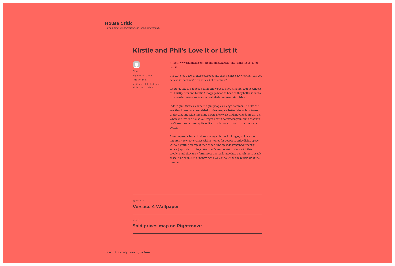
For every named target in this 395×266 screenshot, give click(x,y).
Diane (136, 71)
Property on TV (140, 79)
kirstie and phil (140, 84)
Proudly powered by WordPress (135, 252)
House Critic (119, 23)
